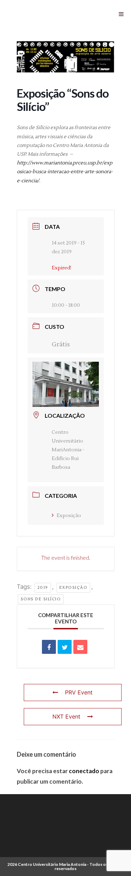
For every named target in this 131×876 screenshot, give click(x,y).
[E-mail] (80, 647)
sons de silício (41, 599)
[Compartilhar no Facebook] (49, 647)
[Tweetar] (65, 647)
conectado (84, 771)
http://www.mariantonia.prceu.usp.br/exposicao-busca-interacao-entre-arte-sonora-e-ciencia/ (65, 172)
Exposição (69, 516)
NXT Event (66, 716)
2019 (42, 587)
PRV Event (79, 692)
